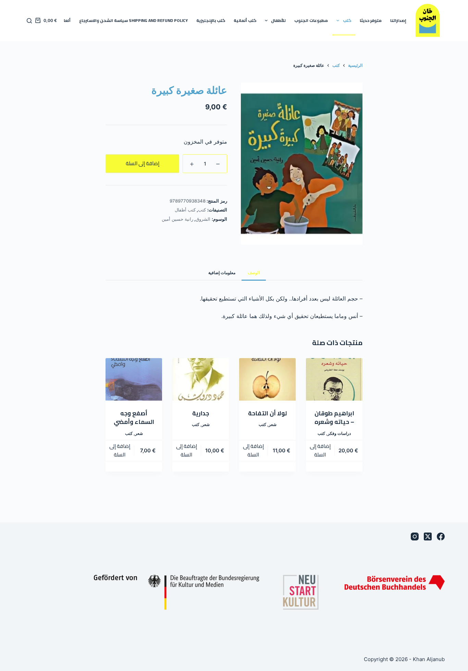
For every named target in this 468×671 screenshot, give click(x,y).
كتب (347, 20)
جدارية (200, 413)
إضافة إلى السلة (142, 163)
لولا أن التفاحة (267, 413)
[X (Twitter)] (428, 536)
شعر (272, 424)
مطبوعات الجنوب (311, 20)
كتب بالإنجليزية (210, 20)
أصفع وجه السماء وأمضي (134, 418)
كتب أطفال (185, 209)
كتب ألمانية (245, 20)
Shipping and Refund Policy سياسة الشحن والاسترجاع (133, 20)
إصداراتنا (398, 20)
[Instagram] (415, 536)
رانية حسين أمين (177, 219)
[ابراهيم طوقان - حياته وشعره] (334, 379)
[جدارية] (200, 379)
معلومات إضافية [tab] (221, 272)
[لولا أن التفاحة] (267, 379)
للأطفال (278, 20)
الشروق (203, 219)
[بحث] (29, 20)
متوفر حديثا (371, 20)
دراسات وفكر (339, 433)
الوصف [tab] (254, 272)
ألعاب (65, 20)
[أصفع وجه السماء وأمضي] (134, 379)
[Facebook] (441, 536)
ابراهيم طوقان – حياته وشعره (334, 418)
